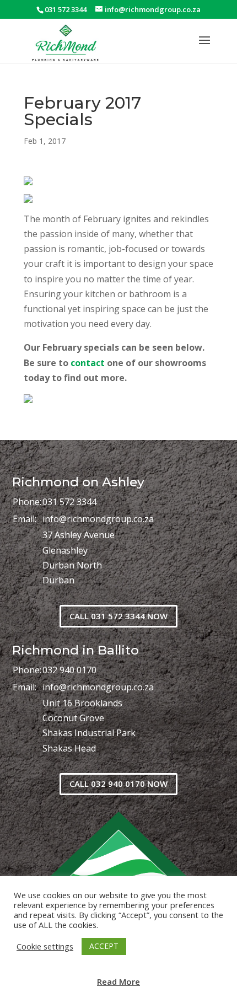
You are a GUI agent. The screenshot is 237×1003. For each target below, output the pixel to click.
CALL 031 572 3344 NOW (118, 615)
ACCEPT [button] (103, 946)
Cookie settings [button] (45, 946)
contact (88, 363)
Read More (118, 981)
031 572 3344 (69, 502)
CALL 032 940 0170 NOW (118, 783)
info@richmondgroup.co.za (98, 519)
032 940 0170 (69, 670)
